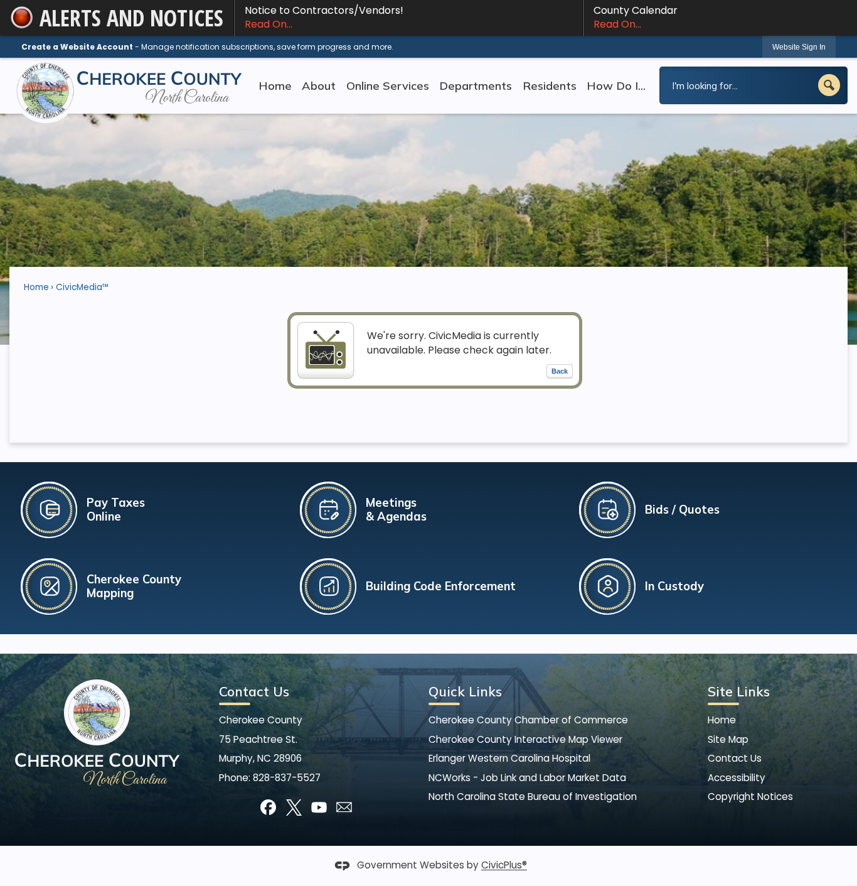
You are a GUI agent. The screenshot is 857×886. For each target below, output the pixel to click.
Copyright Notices (750, 796)
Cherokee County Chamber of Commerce (528, 720)
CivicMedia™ (82, 287)
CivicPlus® (504, 865)
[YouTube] (319, 807)
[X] (294, 807)
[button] (829, 85)
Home (36, 287)
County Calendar (636, 17)
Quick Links (465, 691)
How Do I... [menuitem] (616, 85)
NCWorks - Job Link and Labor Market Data (527, 777)
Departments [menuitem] (475, 85)
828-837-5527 (287, 777)
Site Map (728, 739)
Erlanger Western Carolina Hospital (509, 758)
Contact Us (735, 758)
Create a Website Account (77, 46)
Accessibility (736, 777)
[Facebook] (268, 807)
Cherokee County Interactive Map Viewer (525, 739)
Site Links (739, 691)
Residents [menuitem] (550, 85)
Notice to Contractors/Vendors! (324, 17)
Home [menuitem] (275, 85)
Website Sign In (799, 47)
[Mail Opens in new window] (344, 807)
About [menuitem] (319, 85)
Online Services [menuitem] (387, 85)
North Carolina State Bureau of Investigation (532, 796)
